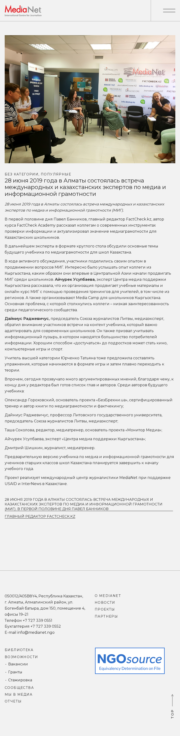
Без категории (21, 174)
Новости (105, 602)
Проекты (105, 609)
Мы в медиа (18, 694)
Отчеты (13, 701)
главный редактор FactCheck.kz (40, 516)
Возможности (21, 657)
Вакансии (18, 664)
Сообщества (19, 688)
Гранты (15, 672)
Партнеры (106, 616)
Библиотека (19, 650)
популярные (56, 174)
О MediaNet (108, 596)
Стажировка (20, 680)
